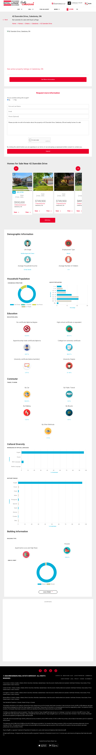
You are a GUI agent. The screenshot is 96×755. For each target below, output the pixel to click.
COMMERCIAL (88, 675)
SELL (29, 9)
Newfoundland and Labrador (62, 683)
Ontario (12, 683)
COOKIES (82, 678)
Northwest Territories (75, 683)
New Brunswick (50, 683)
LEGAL (72, 678)
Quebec (17, 683)
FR (77, 9)
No (9, 100)
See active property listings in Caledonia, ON (25, 69)
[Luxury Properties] (75, 3)
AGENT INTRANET (65, 678)
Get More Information (48, 79)
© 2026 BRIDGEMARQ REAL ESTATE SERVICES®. (20, 676)
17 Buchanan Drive (40, 203)
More (56, 9)
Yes (15, 100)
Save (15, 212)
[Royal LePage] (18, 3)
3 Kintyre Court (81, 203)
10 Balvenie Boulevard (20, 205)
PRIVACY (76, 678)
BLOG (71, 675)
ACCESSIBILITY (88, 678)
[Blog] (88, 3)
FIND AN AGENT (44, 9)
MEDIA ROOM (66, 675)
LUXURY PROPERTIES (79, 675)
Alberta (21, 683)
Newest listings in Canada (28, 702)
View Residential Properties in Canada (12, 702)
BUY (19, 9)
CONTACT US (58, 675)
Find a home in (6, 683)
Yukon (12, 684)
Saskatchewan (42, 683)
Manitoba (35, 683)
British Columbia (28, 683)
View (27, 212)
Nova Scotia (84, 683)
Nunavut (17, 684)
